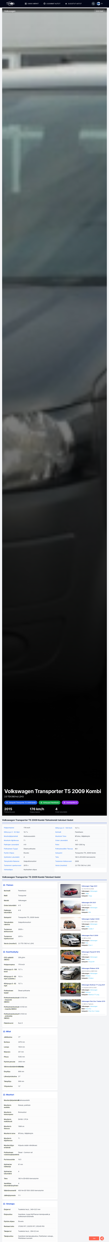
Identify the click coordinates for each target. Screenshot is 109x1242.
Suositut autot (75, 3)
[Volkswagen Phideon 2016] (70, 973)
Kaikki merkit (33, 3)
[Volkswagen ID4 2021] (70, 907)
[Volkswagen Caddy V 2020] (70, 924)
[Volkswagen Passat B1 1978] (70, 957)
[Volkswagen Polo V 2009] (70, 940)
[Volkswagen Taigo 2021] (70, 891)
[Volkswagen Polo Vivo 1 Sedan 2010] (70, 1006)
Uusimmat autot (53, 3)
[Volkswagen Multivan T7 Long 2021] (70, 989)
